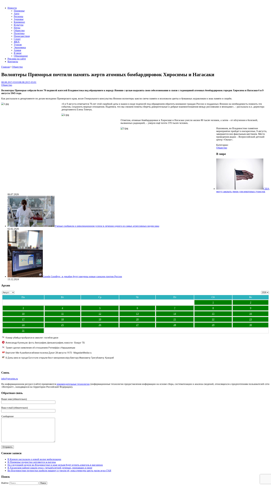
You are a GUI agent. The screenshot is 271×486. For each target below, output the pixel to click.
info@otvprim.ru (9, 378)
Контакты (13, 61)
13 (137, 313)
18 (62, 319)
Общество (19, 30)
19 (100, 319)
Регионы (18, 16)
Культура (18, 25)
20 (137, 319)
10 (23, 313)
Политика (19, 33)
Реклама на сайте (17, 58)
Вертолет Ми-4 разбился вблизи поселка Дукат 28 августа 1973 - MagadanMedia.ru (49, 352)
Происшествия (22, 36)
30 (250, 325)
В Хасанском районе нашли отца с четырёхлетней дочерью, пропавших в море (50, 467)
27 (137, 325)
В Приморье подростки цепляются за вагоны (32, 462)
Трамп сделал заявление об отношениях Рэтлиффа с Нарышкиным (40, 347)
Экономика (20, 47)
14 (174, 313)
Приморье (19, 10)
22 (213, 319)
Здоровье (19, 19)
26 (100, 325)
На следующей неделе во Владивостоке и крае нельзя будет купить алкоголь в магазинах (55, 465)
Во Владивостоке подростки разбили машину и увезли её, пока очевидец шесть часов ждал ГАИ (59, 470)
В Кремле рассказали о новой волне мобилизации (34, 459)
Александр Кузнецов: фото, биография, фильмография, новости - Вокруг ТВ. (45, 342)
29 (213, 325)
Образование (21, 56)
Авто (16, 13)
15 (213, 313)
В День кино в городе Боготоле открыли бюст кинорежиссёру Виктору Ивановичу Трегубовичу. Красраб (60, 358)
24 (23, 325)
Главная (5, 67)
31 (23, 330)
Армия (17, 50)
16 (250, 313)
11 (62, 313)
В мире (17, 53)
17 (23, 319)
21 (174, 319)
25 (62, 325)
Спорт (17, 39)
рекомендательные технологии (73, 384)
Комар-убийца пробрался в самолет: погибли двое (32, 337)
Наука (17, 27)
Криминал (19, 22)
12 (100, 313)
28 (174, 325)
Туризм (18, 44)
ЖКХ (17, 41)
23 (250, 319)
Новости (12, 8)
